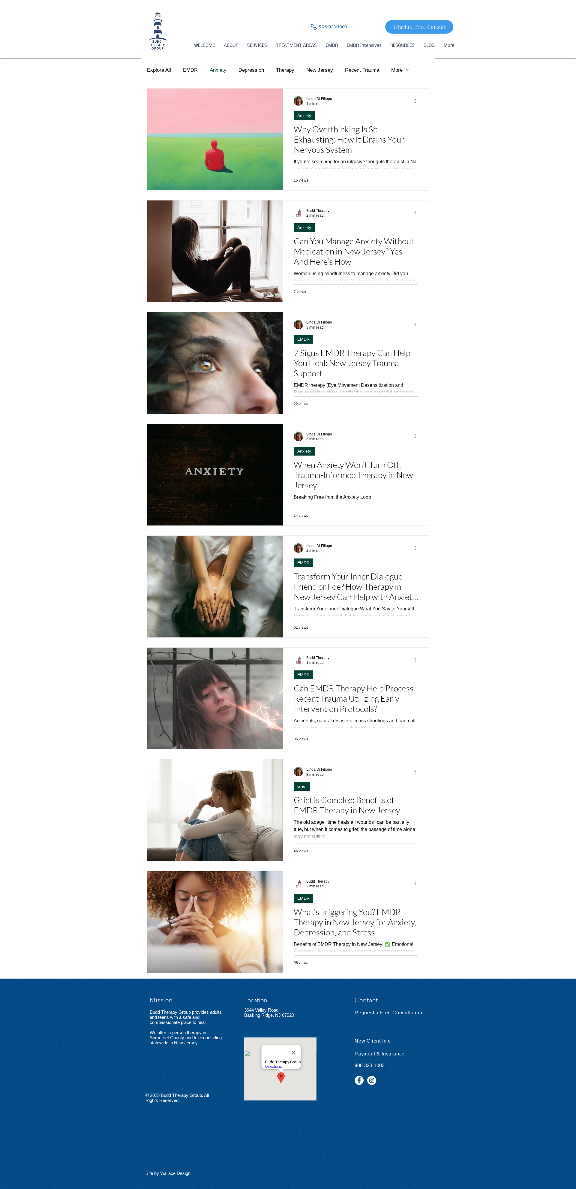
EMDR (190, 70)
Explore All (159, 70)
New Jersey (319, 70)
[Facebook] (359, 1080)
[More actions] (417, 100)
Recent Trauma (362, 70)
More (397, 70)
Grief (302, 786)
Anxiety (218, 70)
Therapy (285, 70)
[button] (231, 46)
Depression (251, 70)
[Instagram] (371, 1080)
